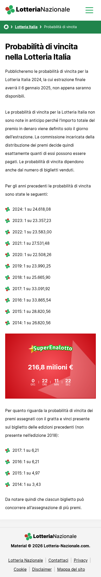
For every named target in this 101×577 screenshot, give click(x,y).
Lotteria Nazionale (25, 560)
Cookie (20, 569)
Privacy (81, 560)
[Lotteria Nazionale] (6, 27)
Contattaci (58, 560)
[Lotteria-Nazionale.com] (37, 12)
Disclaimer (42, 569)
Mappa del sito (71, 569)
